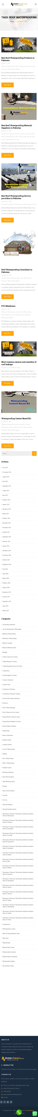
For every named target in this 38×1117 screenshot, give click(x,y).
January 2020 (6, 587)
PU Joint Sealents (19, 992)
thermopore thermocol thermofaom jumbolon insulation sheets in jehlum (18, 854)
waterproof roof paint (25, 1026)
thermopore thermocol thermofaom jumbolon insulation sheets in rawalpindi (18, 880)
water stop (5, 938)
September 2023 (7, 486)
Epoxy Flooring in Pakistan (28, 998)
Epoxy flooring (29, 992)
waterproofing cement (17, 278)
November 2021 (7, 527)
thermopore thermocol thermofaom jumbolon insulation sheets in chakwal (18, 821)
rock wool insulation (8, 777)
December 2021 (7, 523)
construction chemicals (8, 134)
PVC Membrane (8, 306)
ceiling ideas (6, 671)
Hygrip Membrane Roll (7, 981)
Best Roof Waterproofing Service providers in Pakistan (16, 197)
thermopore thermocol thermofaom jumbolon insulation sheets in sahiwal (18, 893)
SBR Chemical (29, 981)
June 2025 (5, 467)
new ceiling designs (8, 758)
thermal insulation (8, 804)
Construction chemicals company (11, 694)
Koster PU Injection (27, 983)
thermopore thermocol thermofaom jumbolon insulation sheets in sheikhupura (18, 906)
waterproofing (23, 66)
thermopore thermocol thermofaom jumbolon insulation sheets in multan (18, 867)
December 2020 (7, 550)
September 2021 (7, 537)
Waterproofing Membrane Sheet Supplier (13, 1000)
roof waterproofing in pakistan (24, 1023)
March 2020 (6, 578)
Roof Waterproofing (27, 1015)
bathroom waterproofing (8, 312)
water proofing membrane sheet (10, 66)
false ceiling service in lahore (11, 712)
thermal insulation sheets (9, 809)
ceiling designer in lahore (10, 661)
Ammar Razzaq (30, 1110)
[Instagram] (7, 1102)
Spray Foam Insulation (8, 791)
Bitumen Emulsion (19, 981)
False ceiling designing (9, 707)
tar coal (5, 800)
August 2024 (6, 477)
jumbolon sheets (7, 740)
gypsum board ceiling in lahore (11, 717)
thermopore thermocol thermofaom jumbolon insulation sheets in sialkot (18, 912)
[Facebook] (4, 1102)
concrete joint (6, 684)
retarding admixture (8, 772)
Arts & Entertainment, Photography (12, 629)
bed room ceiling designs (10, 638)
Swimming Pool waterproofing (23, 1012)
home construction (20, 134)
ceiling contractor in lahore (10, 657)
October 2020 (6, 560)
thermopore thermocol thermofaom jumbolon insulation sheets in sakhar (18, 899)
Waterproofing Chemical (12, 998)
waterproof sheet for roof (21, 1034)
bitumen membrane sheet (9, 647)
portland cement (7, 767)
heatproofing (10, 424)
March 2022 (6, 514)
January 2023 (6, 504)
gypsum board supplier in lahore (12, 721)
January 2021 (6, 546)
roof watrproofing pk (17, 1029)
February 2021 (6, 541)
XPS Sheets (12, 983)
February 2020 (6, 583)
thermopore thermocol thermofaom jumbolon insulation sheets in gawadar (18, 834)
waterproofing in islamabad (22, 315)
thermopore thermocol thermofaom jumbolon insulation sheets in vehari (18, 919)
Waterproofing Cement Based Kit (16, 418)
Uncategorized (19, 312)
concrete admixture (8, 680)
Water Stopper (8, 986)
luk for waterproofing (9, 749)
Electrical (5, 703)
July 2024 (5, 481)
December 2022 (7, 509)
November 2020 (7, 555)
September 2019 (7, 601)
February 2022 (6, 518)
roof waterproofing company (24, 1017)
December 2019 (7, 592)
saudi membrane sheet (9, 781)
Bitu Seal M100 (5, 989)
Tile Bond (23, 986)
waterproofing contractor (12, 139)
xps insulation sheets (8, 966)
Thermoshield (16, 986)
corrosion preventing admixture (11, 698)
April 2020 (5, 574)
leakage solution (30, 134)
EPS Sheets (19, 983)
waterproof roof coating (7, 1034)
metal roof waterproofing (29, 1032)
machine (5, 754)
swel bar (5, 795)
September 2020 (7, 564)
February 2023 (6, 500)
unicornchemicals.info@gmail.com (12, 1094)
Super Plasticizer (31, 986)
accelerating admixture (9, 624)
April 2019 (5, 606)
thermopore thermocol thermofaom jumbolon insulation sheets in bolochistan (18, 815)
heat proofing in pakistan (9, 726)
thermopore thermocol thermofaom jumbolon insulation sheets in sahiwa (18, 886)
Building (4, 424)
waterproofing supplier (14, 69)
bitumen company (7, 643)
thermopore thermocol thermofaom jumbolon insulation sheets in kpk (18, 860)
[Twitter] (1, 1102)
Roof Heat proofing (16, 1009)
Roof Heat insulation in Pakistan (14, 1006)
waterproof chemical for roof (14, 1032)
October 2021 (6, 532)
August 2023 (6, 490)
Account (5, 1097)
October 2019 (6, 597)
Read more (7, 85)
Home (12, 21)
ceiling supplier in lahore (10, 675)
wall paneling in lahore (9, 929)
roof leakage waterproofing (24, 1020)
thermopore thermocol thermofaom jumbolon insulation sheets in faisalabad (18, 828)
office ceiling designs (8, 763)
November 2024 (7, 472)
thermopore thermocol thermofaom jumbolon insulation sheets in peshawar (18, 873)
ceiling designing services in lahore (12, 666)
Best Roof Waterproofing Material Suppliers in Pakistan (16, 126)
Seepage (28, 424)
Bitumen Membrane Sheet (19, 989)
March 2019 (6, 610)
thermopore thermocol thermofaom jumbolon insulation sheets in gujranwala (18, 841)
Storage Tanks (10, 1012)
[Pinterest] (11, 1102)
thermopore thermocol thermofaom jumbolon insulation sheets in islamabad (18, 847)
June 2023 (5, 495)
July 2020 (5, 569)
